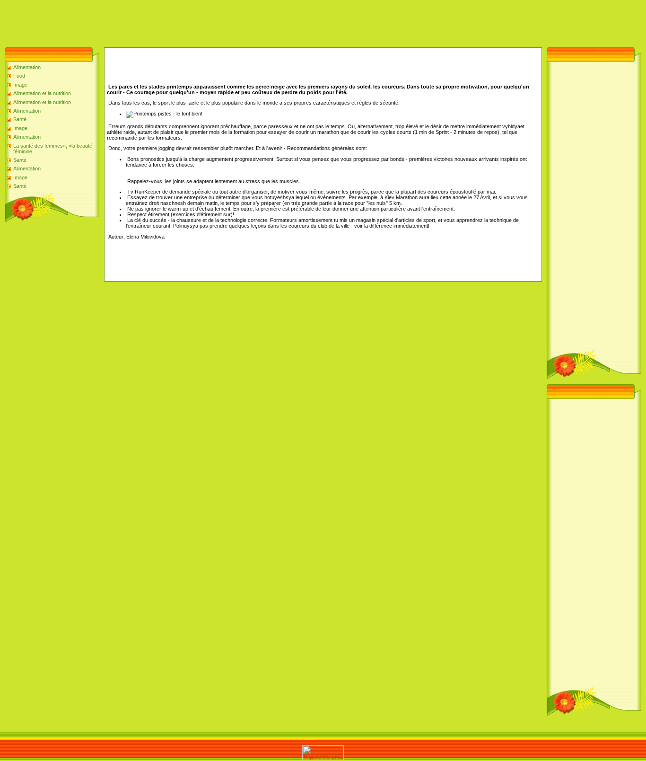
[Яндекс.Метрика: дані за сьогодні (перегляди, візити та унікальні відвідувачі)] (323, 752)
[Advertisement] (172, 21)
